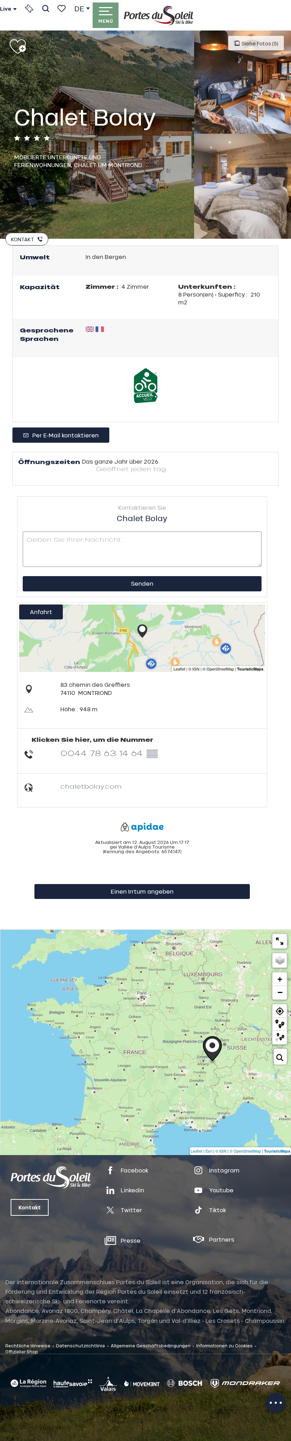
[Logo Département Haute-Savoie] (72, 1383)
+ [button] (280, 979)
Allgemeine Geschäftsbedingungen (151, 1345)
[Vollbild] (279, 941)
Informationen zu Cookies (224, 1345)
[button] (45, 8)
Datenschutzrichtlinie (80, 1345)
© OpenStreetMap (245, 1151)
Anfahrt (41, 611)
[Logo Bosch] (184, 1383)
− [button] (280, 992)
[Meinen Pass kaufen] (29, 8)
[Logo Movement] (142, 1383)
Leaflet (196, 1151)
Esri (208, 1151)
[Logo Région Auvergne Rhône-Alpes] (28, 1383)
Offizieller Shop (21, 1351)
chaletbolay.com (91, 786)
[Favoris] (61, 8)
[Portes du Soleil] (158, 15)
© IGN (220, 1151)
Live (5, 8)
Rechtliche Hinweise (27, 1345)
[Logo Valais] (108, 1383)
